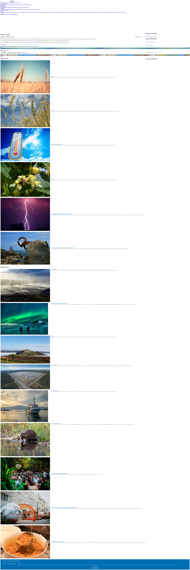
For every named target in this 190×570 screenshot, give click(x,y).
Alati (1, 11)
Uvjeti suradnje (8, 14)
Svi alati (1, 12)
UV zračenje (16, 2)
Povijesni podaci (3, 5)
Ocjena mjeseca (17, 9)
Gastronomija (38, 9)
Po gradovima (2, 2)
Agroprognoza (7, 2)
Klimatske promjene (11, 9)
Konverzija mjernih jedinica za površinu (34, 12)
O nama (2, 13)
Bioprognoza (12, 2)
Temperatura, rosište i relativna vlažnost (90, 12)
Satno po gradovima (3, 4)
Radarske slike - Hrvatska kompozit (17, 4)
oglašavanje (4, 563)
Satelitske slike (9, 4)
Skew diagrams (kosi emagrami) (24, 7)
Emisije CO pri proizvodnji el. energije (119, 12)
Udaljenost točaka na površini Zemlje (77, 12)
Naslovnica (12, 0)
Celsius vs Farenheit (12, 12)
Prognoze (12, 1)
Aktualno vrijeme (3, 3)
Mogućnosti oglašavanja (14, 14)
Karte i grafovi (3, 6)
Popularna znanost (23, 9)
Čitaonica (2, 8)
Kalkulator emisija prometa (109, 12)
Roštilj (19, 2)
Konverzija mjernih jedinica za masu (46, 12)
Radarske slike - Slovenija (27, 4)
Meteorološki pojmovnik (29, 9)
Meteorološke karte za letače (14, 7)
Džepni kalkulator (6, 12)
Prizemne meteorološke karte (4, 7)
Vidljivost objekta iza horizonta (66, 12)
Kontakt (4, 14)
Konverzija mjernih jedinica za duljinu (21, 12)
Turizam (35, 9)
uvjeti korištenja (8, 563)
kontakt (19, 563)
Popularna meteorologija (4, 9)
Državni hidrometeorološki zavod (151, 36)
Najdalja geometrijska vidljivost (57, 12)
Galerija (7, 10)
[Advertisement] (95, 23)
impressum (14, 563)
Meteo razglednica (3, 10)
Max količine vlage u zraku (100, 12)
